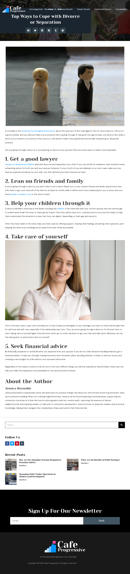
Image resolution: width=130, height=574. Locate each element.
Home (50, 9)
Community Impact (102, 9)
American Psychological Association (38, 131)
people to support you (20, 194)
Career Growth (83, 9)
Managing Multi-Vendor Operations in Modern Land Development (37, 475)
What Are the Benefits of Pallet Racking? (100, 460)
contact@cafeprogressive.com (54, 557)
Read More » (23, 465)
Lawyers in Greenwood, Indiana (19, 164)
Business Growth (65, 9)
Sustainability (121, 9)
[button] (28, 30)
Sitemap (72, 557)
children (60, 208)
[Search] (121, 425)
